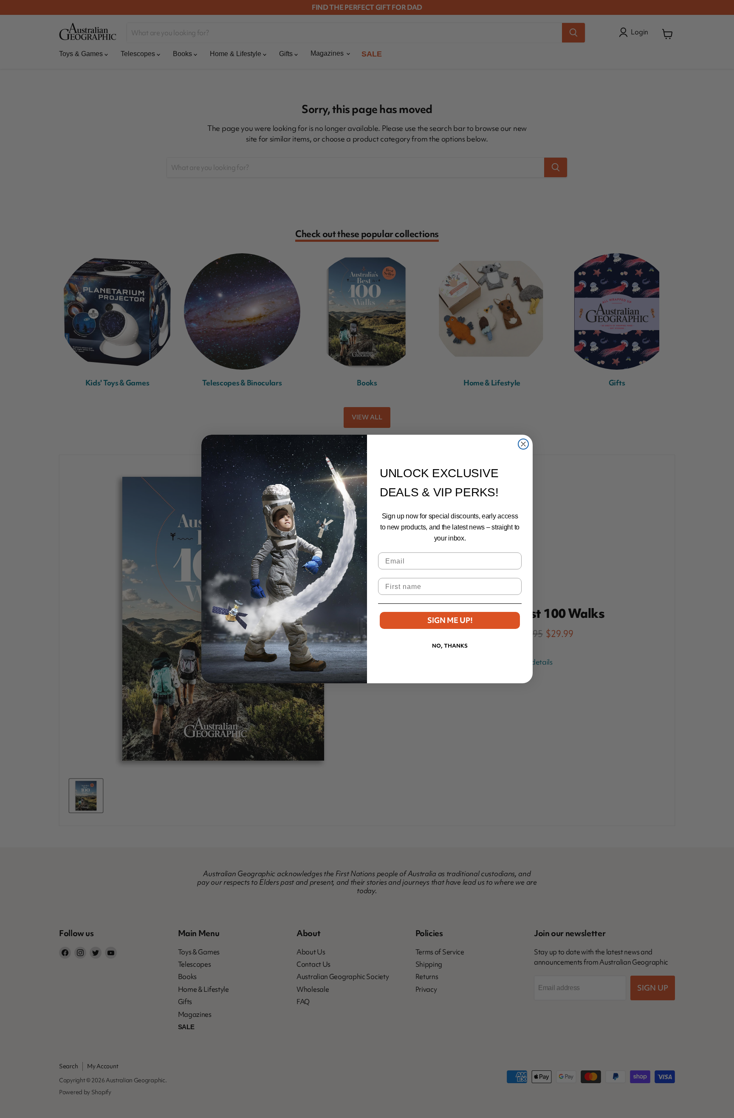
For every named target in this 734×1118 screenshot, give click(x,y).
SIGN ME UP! (450, 620)
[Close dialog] (523, 444)
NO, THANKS (450, 645)
